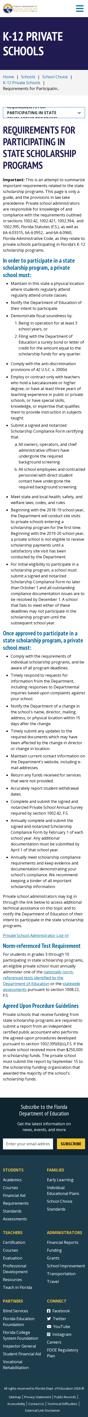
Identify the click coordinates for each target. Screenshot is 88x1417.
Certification (14, 1242)
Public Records (65, 1397)
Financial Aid (14, 1195)
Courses (10, 1187)
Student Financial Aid (22, 1354)
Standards (12, 1211)
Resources (12, 1279)
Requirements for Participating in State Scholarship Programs (32, 112)
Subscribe (71, 1144)
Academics (12, 1179)
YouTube (61, 1326)
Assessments (15, 1219)
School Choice (55, 76)
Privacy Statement (37, 1397)
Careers (54, 1342)
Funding (54, 1250)
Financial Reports (62, 1242)
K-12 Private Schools (21, 82)
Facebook (61, 1311)
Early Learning (60, 1179)
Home (8, 76)
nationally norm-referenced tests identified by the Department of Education (38, 977)
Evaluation (12, 1258)
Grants (53, 1258)
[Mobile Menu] (80, 8)
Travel (53, 1281)
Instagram (61, 1334)
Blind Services (15, 1311)
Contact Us (36, 1404)
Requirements (16, 1203)
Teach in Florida (17, 1287)
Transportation (61, 1273)
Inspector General (19, 1346)
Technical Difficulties (62, 1404)
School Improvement (66, 1266)
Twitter (59, 1318)
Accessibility (16, 1404)
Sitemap (15, 1397)
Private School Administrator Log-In (36, 935)
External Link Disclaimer (42, 1410)
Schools (28, 76)
